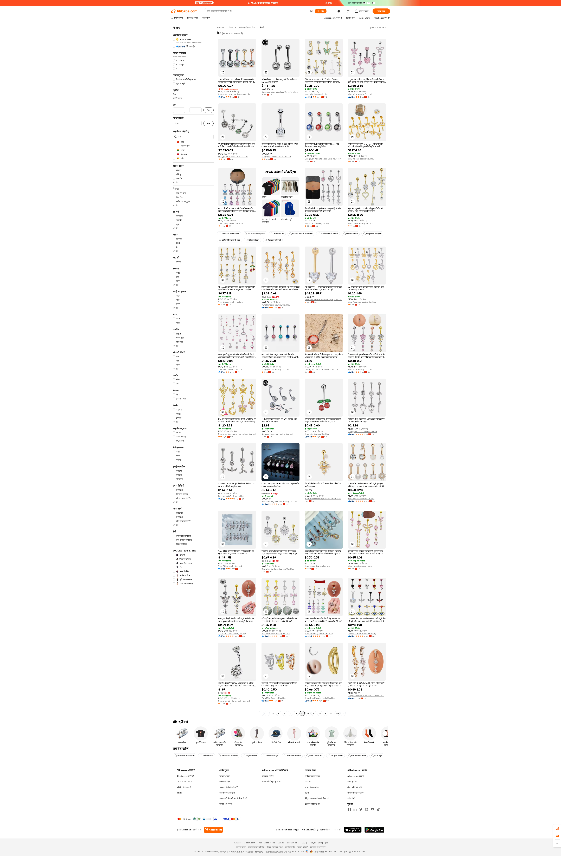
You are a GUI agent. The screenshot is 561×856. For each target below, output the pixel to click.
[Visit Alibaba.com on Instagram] (366, 809)
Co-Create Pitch (184, 781)
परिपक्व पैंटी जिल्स (352, 234)
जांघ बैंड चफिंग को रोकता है (329, 234)
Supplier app (292, 830)
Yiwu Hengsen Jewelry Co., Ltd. (276, 305)
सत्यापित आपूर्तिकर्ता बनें (355, 793)
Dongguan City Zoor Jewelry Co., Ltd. (321, 369)
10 (302, 713)
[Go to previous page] (261, 713)
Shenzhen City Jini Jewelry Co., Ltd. (234, 701)
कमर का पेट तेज (279, 234)
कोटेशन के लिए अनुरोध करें (271, 781)
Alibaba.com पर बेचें (355, 776)
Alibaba (220, 27)
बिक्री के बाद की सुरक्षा (227, 793)
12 (314, 713)
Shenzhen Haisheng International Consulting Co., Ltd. (324, 498)
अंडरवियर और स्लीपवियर (247, 27)
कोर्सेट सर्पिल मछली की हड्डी (231, 240)
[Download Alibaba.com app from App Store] (353, 830)
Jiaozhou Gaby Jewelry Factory (232, 633)
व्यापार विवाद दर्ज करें (312, 787)
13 (320, 713)
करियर (179, 793)
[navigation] (193, 371)
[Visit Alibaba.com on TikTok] (378, 809)
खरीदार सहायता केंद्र (312, 776)
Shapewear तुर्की (272, 756)
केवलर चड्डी (378, 756)
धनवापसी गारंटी (224, 781)
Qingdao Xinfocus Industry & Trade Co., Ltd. (367, 695)
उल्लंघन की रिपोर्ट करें (312, 804)
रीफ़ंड (307, 793)
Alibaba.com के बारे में (186, 770)
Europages (323, 843)
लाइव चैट (308, 781)
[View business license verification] (306, 851)
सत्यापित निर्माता (267, 776)
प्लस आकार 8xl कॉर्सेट (358, 756)
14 (325, 713)
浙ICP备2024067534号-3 (355, 851)
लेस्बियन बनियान (254, 240)
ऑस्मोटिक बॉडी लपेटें (316, 756)
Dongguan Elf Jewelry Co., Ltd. (275, 369)
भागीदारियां (351, 798)
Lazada (280, 843)
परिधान (230, 27)
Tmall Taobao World (266, 843)
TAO (303, 843)
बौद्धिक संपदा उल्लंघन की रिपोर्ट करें (317, 798)
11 (308, 713)
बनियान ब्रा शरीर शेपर (294, 756)
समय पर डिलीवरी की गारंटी (228, 787)
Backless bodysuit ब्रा (230, 234)
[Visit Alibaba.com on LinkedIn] (355, 809)
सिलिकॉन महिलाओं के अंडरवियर (302, 234)
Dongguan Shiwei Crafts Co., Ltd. (233, 156)
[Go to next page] (343, 713)
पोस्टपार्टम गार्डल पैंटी (274, 240)
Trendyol (312, 843)
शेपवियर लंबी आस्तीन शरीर (186, 756)
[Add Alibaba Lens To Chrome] (213, 830)
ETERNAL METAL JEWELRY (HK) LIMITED (323, 299)
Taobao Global (292, 843)
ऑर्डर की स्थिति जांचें (354, 787)
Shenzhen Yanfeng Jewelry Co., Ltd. (278, 569)
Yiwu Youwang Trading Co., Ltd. (362, 302)
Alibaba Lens (188, 830)
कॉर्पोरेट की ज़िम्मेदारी (184, 787)
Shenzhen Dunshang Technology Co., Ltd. (237, 434)
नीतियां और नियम (225, 804)
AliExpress (239, 843)
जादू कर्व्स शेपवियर (251, 756)
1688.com (250, 843)
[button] (312, 11)
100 (337, 713)
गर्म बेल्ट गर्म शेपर (208, 756)
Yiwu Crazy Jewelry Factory (230, 223)
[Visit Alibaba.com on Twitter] (361, 809)
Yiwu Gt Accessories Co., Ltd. (361, 498)
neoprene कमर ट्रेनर (373, 234)
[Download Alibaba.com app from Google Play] (374, 830)
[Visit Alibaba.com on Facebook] (349, 809)
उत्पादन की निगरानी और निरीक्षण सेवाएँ (232, 798)
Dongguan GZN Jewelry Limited (362, 431)
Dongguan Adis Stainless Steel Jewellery (280, 92)
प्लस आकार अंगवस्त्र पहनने (256, 234)
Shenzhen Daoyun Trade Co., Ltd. (320, 698)
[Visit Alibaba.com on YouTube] (372, 809)
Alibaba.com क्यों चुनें (185, 776)
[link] (557, 828)
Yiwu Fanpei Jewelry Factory (317, 566)
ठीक (208, 110)
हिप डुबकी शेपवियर (337, 756)
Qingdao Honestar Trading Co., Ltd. (277, 434)
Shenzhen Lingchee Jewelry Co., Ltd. (235, 94)
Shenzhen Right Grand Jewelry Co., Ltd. (279, 501)
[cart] (348, 11)
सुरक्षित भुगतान (224, 776)
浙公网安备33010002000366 (328, 851)
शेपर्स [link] (262, 27)
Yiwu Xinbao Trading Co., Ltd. (361, 159)
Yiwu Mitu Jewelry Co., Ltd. (317, 94)
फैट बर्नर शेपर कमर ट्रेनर (230, 756)
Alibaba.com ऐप (309, 830)
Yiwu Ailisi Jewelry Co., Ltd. (230, 566)
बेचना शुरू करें (352, 781)
